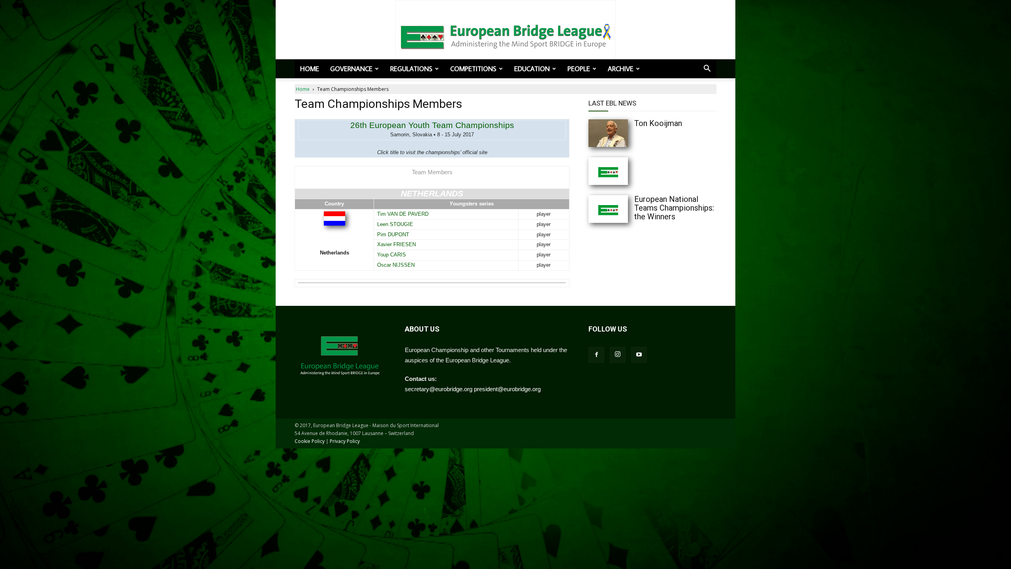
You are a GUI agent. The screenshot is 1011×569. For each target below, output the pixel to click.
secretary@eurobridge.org (438, 389)
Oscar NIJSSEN (396, 265)
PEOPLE (579, 68)
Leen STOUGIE (395, 224)
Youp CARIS (391, 255)
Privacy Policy (345, 441)
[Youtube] (639, 355)
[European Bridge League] (505, 35)
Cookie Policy (310, 441)
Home (309, 68)
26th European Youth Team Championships (432, 125)
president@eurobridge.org (507, 389)
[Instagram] (618, 355)
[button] (706, 69)
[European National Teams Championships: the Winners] (624, 209)
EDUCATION (532, 68)
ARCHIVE (620, 68)
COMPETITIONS (473, 68)
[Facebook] (596, 355)
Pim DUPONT (393, 234)
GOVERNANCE (351, 68)
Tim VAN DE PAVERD (402, 214)
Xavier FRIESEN (396, 244)
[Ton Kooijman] (624, 133)
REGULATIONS (411, 68)
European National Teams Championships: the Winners (674, 207)
